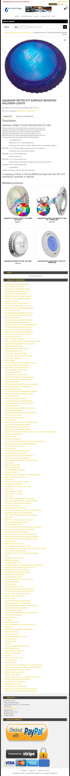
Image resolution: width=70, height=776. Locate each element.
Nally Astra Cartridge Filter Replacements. (21, 444)
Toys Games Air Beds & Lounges (16, 636)
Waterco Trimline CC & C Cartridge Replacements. (23, 677)
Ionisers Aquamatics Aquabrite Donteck (19, 394)
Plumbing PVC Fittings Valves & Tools (18, 486)
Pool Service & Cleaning (13, 494)
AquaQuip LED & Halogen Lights (21, 32)
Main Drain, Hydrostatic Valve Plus (17, 427)
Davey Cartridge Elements (14, 339)
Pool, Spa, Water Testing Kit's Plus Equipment (21, 501)
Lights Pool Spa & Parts (13, 415)
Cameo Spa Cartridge (12, 318)
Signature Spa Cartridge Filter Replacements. (21, 553)
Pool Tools (9, 496)
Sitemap (24, 770)
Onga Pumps (9, 463)
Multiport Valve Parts (13, 439)
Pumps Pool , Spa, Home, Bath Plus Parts (19, 520)
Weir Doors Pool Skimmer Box (15, 686)
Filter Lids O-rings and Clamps (16, 353)
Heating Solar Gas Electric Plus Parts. (19, 379)
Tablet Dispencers (11, 632)
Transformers (10, 639)
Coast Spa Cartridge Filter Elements (18, 329)
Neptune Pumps (10, 448)
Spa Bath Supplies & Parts (14, 586)
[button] (65, 40)
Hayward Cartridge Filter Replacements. (20, 377)
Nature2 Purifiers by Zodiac (15, 446)
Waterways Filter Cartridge (15, 682)
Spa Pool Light (10, 598)
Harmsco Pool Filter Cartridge (16, 375)
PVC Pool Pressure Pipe (13, 525)
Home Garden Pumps (12, 382)
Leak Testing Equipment (13, 410)
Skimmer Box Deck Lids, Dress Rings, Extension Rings (23, 565)
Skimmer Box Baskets (12, 560)
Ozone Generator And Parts (15, 470)
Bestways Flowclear (12, 310)
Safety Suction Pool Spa (14, 544)
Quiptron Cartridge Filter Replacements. (20, 529)
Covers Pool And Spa (12, 337)
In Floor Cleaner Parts (13, 389)
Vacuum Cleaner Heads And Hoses (17, 646)
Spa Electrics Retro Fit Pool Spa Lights (19, 591)
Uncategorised (10, 641)
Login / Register (62, 1)
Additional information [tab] (24, 116)
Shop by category (8, 21)
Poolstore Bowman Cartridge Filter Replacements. (23, 510)
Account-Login (26, 16)
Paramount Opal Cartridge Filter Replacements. (22, 475)
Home (17, 16)
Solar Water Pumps (12, 582)
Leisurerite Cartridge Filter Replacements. (21, 413)
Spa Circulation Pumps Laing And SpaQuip (19, 589)
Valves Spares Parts (12, 648)
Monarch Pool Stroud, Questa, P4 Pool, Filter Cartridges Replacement (31, 432)
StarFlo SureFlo (11, 617)
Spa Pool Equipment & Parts (15, 596)
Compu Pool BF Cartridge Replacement (19, 332)
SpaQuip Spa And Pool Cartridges (17, 608)
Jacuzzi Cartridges (12, 396)
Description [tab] (7, 116)
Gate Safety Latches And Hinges (16, 368)
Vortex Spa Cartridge (13, 653)
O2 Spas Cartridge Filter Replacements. (19, 456)
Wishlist (32, 770)
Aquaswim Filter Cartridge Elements (18, 296)
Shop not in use (43, 770)
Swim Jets (8, 627)
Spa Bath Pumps (10, 584)
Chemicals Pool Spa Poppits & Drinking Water (21, 325)
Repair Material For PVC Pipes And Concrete (20, 534)
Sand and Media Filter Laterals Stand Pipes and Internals (25, 548)
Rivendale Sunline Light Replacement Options (21, 539)
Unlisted (8, 644)
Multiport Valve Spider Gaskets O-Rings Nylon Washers (25, 441)
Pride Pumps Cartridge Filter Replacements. (21, 515)
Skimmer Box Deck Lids (13, 563)
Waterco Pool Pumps (12, 674)
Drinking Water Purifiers (14, 346)
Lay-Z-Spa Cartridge (12, 406)
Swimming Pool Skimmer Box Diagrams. (18, 629)
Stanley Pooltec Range (13, 615)
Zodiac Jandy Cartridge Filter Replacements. (21, 689)
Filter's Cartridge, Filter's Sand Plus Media (20, 363)
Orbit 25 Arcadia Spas (12, 465)
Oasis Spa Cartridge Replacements (17, 458)
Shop (36, 16)
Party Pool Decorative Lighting (16, 482)
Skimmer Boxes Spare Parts (14, 575)
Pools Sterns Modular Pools (15, 508)
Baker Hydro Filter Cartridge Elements (19, 308)
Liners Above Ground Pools (15, 417)
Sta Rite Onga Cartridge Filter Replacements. (21, 613)
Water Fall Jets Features (14, 658)
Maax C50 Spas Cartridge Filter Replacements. (21, 422)
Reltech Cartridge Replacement (16, 532)
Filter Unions (9, 360)
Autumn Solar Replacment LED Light (18, 306)
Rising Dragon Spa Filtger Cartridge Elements (22, 536)
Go (65, 27)
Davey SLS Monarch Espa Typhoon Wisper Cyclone (22, 341)
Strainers (8, 620)
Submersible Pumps (12, 622)
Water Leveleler (11, 660)
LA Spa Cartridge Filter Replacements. (19, 401)
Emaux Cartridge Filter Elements (17, 348)
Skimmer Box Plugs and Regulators (17, 572)
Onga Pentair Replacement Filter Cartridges (21, 460)
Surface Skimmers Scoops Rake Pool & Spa (20, 624)
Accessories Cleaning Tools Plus (17, 291)
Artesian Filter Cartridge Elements (18, 299)
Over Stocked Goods (12, 467)
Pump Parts (9, 517)
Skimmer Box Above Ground (14, 558)
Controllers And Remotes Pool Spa (18, 334)
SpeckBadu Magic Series (13, 610)
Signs (7, 555)
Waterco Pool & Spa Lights (14, 672)
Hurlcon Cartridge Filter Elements (18, 387)
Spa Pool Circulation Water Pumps (17, 594)
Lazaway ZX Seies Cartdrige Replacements (20, 408)
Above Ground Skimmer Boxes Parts (17, 289)
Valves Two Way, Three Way (14, 651)
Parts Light (9, 479)
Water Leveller (10, 663)
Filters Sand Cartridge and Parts (17, 365)
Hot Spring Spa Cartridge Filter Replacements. (22, 384)
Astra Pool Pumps (11, 301)
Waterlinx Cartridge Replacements (18, 679)
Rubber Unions (10, 541)
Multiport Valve (10, 437)
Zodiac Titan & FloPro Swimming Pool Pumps (20, 691)
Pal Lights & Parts (11, 472)
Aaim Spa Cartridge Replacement (16, 284)
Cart (53, 16)
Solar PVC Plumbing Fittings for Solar (19, 579)
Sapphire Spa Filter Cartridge (15, 551)
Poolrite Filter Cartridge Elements (18, 503)
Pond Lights (9, 489)
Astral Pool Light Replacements (17, 303)
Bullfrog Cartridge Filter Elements (18, 315)
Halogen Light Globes (13, 372)
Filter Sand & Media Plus (13, 358)
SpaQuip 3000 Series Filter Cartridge (18, 603)
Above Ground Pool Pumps (14, 287)
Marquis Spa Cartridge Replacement (18, 429)
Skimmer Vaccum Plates (13, 577)
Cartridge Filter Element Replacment (18, 320)
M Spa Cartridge (10, 420)
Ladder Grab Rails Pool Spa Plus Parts (19, 403)
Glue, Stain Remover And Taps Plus (17, 370)
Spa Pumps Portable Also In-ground (18, 601)
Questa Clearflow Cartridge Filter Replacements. (23, 527)
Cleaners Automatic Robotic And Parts (19, 327)
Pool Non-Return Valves (13, 491)
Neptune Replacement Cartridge (17, 451)
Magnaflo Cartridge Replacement (17, 425)
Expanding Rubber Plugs (13, 351)
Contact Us (45, 16)
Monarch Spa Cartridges (14, 434)
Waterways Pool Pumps (13, 684)
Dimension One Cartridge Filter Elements (20, 344)
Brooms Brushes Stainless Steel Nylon (19, 313)
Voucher (8, 655)
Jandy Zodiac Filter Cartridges (16, 398)
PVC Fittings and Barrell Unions (16, 522)
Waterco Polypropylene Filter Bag (17, 670)
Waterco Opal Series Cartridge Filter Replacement (23, 667)
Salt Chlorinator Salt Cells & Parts (18, 546)
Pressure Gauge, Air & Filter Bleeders (18, 513)
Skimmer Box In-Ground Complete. (17, 570)
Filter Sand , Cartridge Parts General (18, 356)
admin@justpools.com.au (11, 708)
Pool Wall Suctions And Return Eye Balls (20, 498)
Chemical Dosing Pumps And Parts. (17, 322)
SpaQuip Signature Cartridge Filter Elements (21, 605)
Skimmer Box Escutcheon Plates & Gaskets (20, 567)
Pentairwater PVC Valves (13, 484)
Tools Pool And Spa (12, 634)
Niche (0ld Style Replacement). (16, 453)
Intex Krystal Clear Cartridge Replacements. (21, 391)
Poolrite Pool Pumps (12, 506)
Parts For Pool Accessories (15, 477)
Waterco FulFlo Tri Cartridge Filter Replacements (23, 665)
